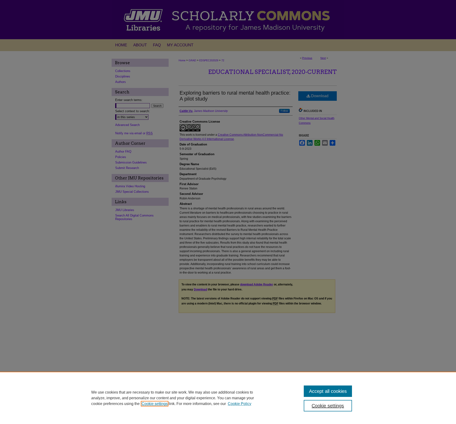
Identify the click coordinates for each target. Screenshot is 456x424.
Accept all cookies (328, 391)
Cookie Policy (239, 404)
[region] (228, 398)
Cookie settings (155, 404)
